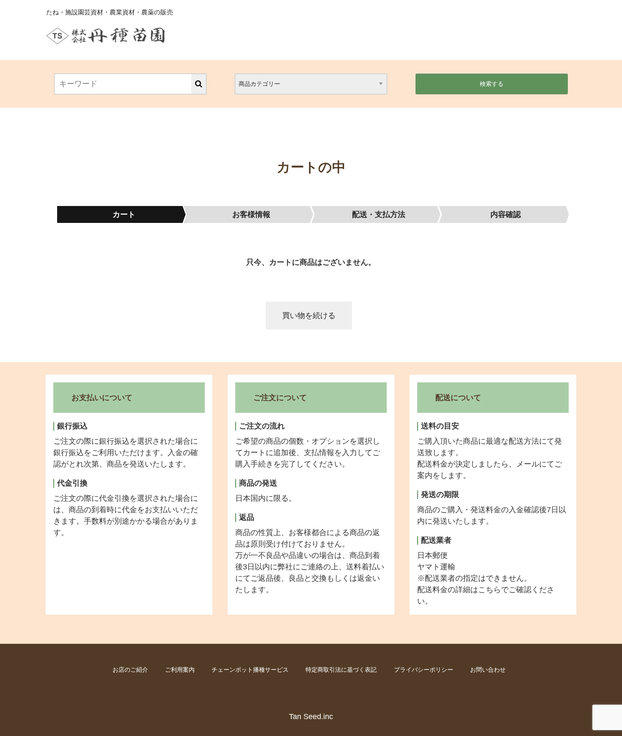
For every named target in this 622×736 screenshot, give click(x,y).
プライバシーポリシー (423, 669)
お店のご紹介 (130, 669)
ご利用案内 (180, 669)
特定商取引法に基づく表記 (341, 669)
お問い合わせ (488, 669)
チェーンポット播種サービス (250, 669)
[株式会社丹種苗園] (105, 38)
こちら (489, 589)
